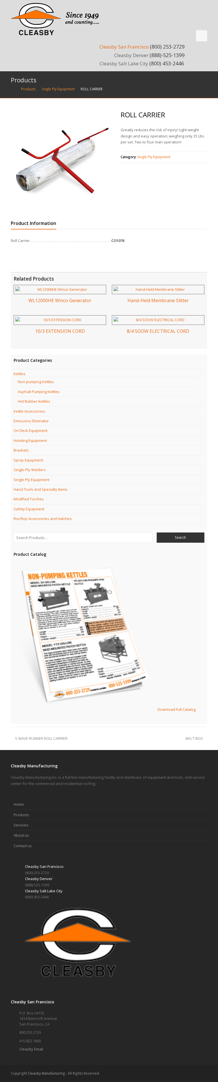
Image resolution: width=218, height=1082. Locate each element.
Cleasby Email (31, 1049)
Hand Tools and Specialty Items (41, 489)
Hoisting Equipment (30, 440)
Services (21, 825)
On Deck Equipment (30, 430)
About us (21, 835)
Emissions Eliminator (31, 420)
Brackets (21, 450)
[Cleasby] (57, 18)
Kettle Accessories (29, 411)
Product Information (33, 223)
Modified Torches (29, 499)
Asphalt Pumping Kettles (39, 391)
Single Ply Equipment (153, 156)
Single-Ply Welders (30, 469)
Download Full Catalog (177, 709)
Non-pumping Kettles (36, 381)
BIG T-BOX (194, 738)
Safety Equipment (29, 508)
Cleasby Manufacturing (46, 1073)
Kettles (20, 373)
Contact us (23, 845)
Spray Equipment (28, 460)
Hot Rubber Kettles (34, 401)
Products (21, 814)
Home (19, 804)
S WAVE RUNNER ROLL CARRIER (41, 738)
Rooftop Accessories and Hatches (43, 518)
